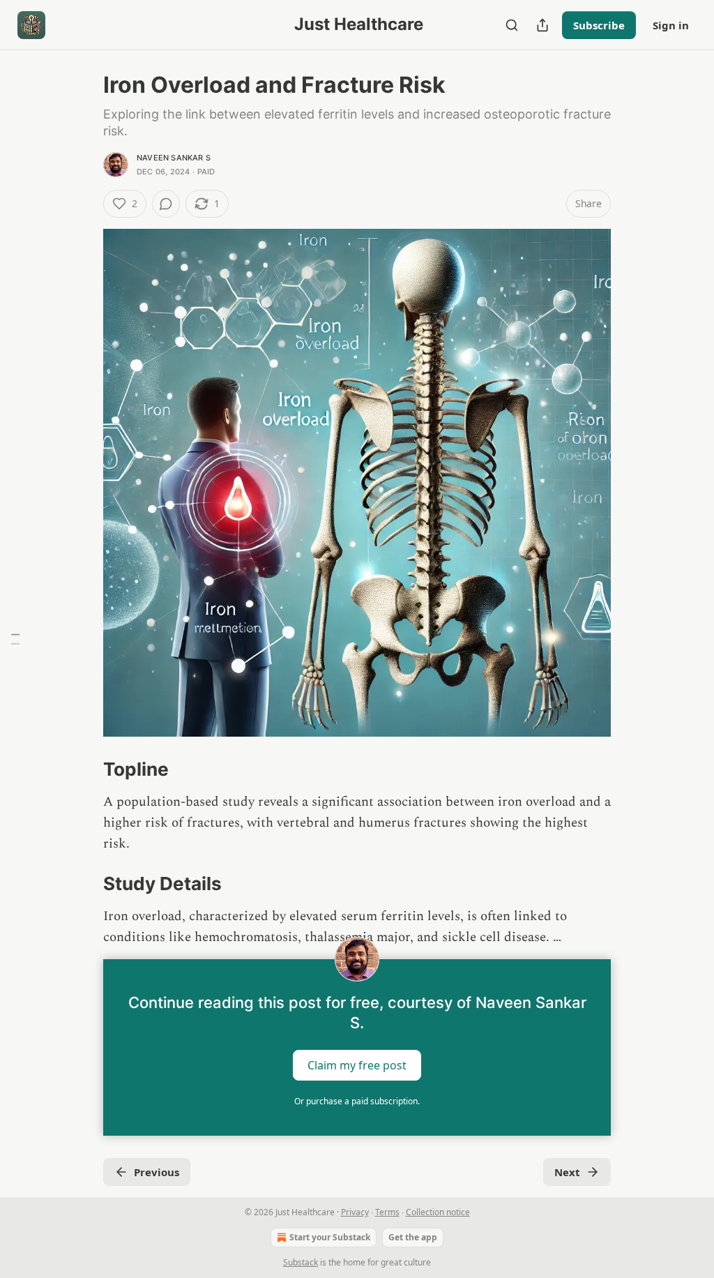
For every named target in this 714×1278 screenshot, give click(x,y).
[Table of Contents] (15, 639)
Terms (387, 1212)
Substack (300, 1262)
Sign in (671, 25)
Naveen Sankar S (174, 158)
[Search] (512, 25)
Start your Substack (329, 1237)
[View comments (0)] (166, 204)
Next (567, 1172)
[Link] (84, 769)
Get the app (412, 1237)
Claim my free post (357, 1065)
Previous (156, 1172)
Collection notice (438, 1212)
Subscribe (599, 25)
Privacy (355, 1212)
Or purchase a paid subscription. (357, 1101)
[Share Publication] (542, 25)
